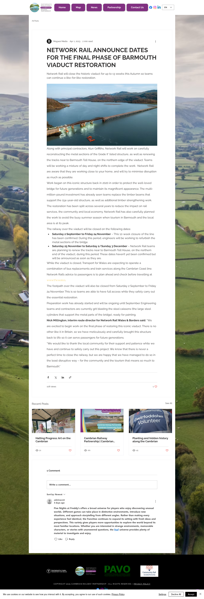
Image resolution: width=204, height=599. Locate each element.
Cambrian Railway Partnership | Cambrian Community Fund (98, 440)
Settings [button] (162, 594)
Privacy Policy (118, 594)
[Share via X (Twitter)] (55, 377)
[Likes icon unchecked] (56, 539)
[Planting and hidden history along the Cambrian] (150, 421)
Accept (191, 594)
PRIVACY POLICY (142, 584)
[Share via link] (70, 377)
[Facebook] (151, 7)
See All (168, 403)
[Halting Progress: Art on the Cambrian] (53, 421)
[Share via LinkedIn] (62, 377)
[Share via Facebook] (48, 377)
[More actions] (155, 41)
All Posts (35, 21)
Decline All (176, 594)
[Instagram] (155, 7)
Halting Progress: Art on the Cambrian (53, 440)
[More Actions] (155, 501)
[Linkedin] (159, 7)
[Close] (200, 594)
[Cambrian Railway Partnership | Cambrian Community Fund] (102, 421)
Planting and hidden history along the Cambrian (150, 440)
